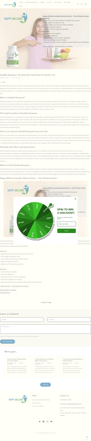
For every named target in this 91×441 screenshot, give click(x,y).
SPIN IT (66, 231)
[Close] (75, 199)
